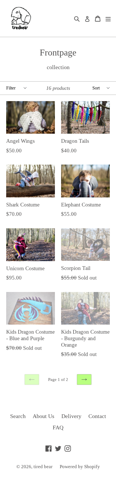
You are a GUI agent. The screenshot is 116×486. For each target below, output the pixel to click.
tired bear (43, 466)
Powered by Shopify (80, 466)
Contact (97, 416)
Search (18, 416)
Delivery (71, 416)
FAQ (58, 427)
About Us (43, 416)
